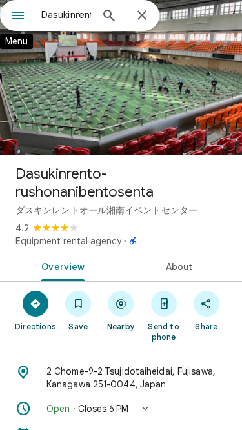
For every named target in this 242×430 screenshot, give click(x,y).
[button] (121, 409)
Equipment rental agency (68, 241)
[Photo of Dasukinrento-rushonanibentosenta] (121, 77)
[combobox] (66, 15)
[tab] (61, 265)
